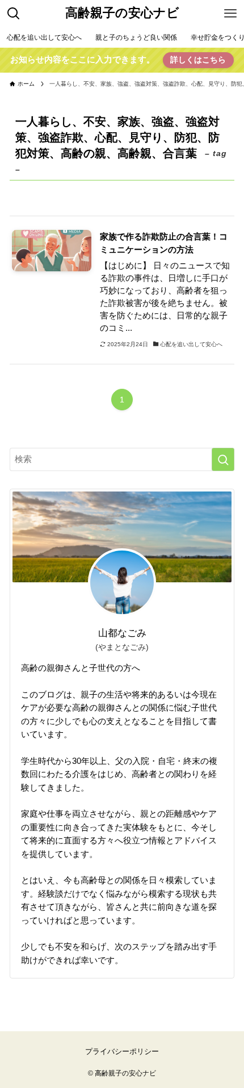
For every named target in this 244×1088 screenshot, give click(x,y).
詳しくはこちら (198, 59)
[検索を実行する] (223, 459)
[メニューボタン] (230, 13)
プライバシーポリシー (122, 1051)
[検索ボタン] (13, 13)
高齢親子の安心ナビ (122, 13)
